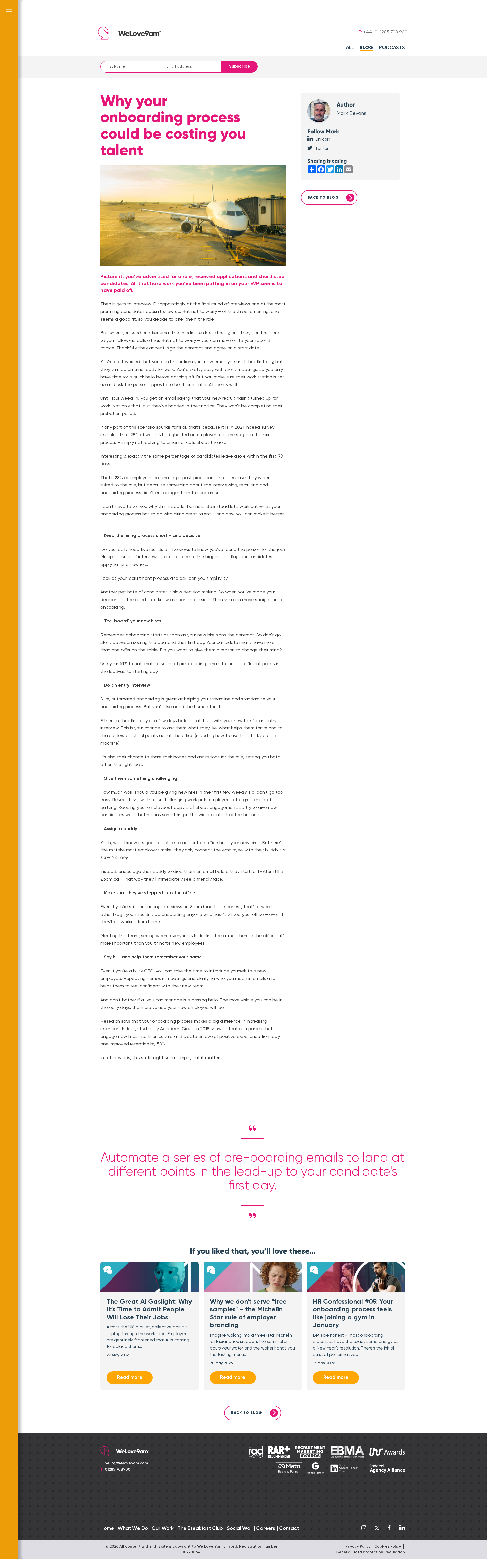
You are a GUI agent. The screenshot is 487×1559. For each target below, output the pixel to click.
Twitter (321, 149)
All (350, 47)
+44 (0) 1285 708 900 (385, 32)
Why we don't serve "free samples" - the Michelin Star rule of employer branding (248, 1314)
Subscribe (239, 66)
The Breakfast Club (200, 1528)
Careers (265, 1528)
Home (107, 1528)
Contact (289, 1528)
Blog (366, 47)
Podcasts (392, 47)
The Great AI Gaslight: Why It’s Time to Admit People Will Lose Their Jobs (149, 1310)
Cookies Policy (387, 1546)
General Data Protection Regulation (370, 1552)
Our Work (163, 1528)
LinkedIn (323, 139)
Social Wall (239, 1528)
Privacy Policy (358, 1546)
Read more (129, 1377)
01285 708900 (117, 1470)
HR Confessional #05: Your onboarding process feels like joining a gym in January (353, 1314)
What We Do (133, 1528)
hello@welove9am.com (126, 1463)
